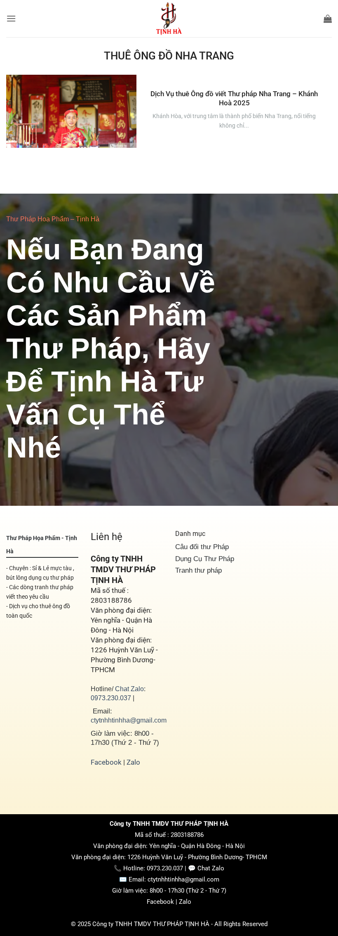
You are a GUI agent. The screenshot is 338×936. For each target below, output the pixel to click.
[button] (11, 18)
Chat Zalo (129, 688)
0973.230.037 (111, 697)
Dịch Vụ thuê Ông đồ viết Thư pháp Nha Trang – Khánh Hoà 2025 (234, 98)
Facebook (106, 762)
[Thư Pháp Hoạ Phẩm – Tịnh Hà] (169, 18)
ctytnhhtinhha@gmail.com (129, 720)
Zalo (133, 762)
